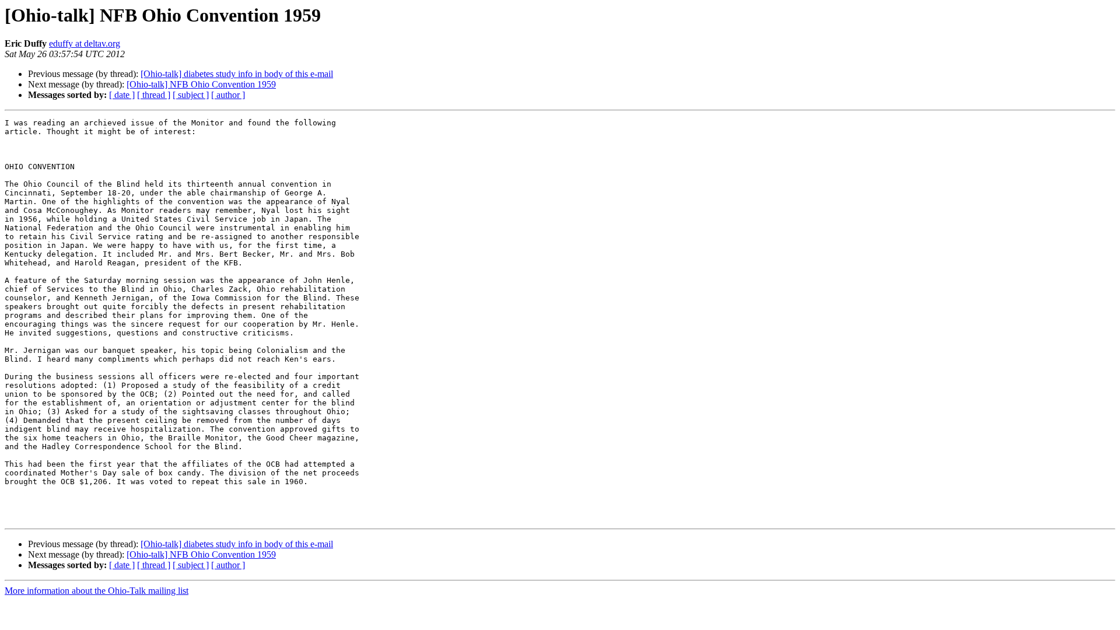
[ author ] (228, 95)
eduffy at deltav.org (84, 43)
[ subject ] (191, 95)
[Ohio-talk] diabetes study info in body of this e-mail (237, 74)
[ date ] (122, 95)
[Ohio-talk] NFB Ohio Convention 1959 (201, 84)
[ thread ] (153, 95)
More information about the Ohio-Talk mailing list (96, 591)
